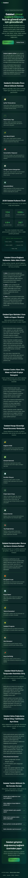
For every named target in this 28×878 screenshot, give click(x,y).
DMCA (12, 875)
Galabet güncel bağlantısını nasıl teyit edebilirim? (11, 797)
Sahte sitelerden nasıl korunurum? (12, 829)
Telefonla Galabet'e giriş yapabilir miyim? (12, 811)
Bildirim (17, 875)
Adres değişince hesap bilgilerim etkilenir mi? (11, 804)
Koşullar (8, 875)
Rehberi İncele (20, 42)
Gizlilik (4, 875)
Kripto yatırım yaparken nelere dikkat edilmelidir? (11, 817)
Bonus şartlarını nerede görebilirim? (12, 824)
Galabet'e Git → (8, 42)
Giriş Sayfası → (14, 859)
